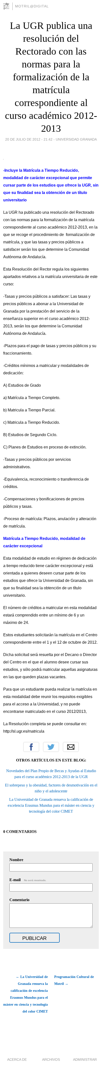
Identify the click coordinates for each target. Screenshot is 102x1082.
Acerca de (17, 1059)
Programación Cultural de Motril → (74, 980)
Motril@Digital (32, 6)
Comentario (19, 900)
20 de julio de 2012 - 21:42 (28, 139)
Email (71, 747)
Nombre (16, 860)
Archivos (51, 1059)
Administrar (85, 1059)
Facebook (31, 747)
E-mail (27, 880)
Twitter (51, 747)
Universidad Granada (76, 139)
